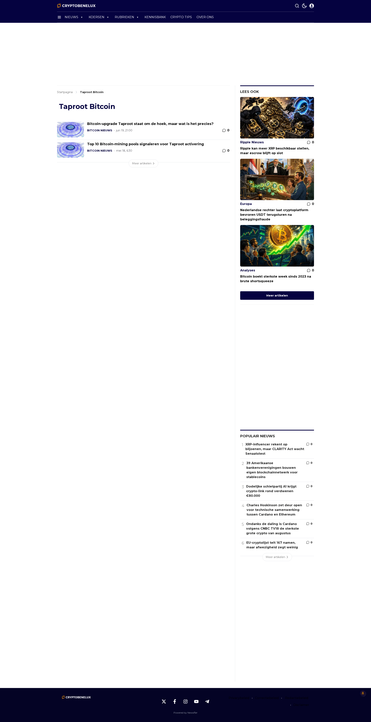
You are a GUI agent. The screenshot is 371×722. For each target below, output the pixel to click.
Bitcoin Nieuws (99, 130)
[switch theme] (304, 5)
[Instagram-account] (185, 701)
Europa (246, 204)
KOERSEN (96, 17)
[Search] (297, 5)
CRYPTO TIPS (181, 17)
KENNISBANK (155, 17)
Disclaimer (301, 705)
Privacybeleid (239, 698)
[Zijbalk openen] (59, 17)
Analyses (247, 270)
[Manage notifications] (363, 693)
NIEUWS (71, 17)
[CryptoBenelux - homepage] (76, 6)
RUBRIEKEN (124, 17)
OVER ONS (205, 17)
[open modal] (311, 5)
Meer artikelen (277, 295)
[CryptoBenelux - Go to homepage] (76, 697)
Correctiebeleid (267, 698)
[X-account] (164, 701)
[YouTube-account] (196, 701)
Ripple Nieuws (252, 142)
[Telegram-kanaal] (207, 701)
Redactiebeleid (296, 698)
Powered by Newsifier (185, 712)
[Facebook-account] (174, 701)
